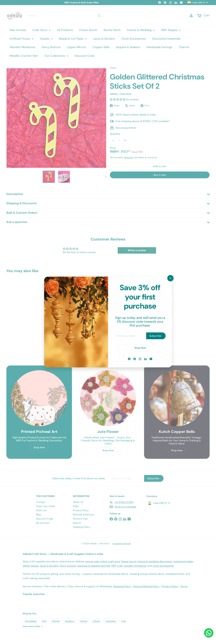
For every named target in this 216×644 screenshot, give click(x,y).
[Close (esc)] (170, 278)
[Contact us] (208, 633)
